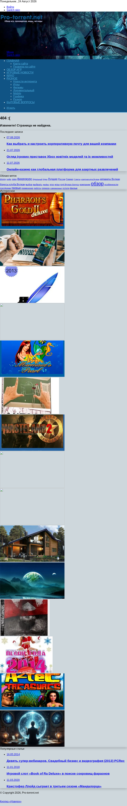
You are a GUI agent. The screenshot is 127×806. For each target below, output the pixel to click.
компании (85, 184)
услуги (66, 188)
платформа (5, 188)
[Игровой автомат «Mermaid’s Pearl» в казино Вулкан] (32, 376)
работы (37, 188)
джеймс (46, 185)
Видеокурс (24, 179)
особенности (111, 184)
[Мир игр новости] (22, 46)
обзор (97, 183)
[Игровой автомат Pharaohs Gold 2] (32, 228)
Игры (16, 84)
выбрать (37, 184)
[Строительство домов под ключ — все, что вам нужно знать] (32, 560)
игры (57, 184)
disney (3, 179)
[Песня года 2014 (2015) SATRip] (26, 671)
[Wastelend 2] (32, 449)
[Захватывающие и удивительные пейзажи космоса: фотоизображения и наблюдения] (32, 597)
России (61, 179)
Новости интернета (25, 81)
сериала (46, 188)
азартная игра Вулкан (90, 179)
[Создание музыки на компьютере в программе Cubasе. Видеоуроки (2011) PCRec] (32, 339)
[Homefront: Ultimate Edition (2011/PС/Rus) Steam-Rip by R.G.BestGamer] (24, 634)
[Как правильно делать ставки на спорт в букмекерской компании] (32, 265)
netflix (9, 179)
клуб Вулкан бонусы (69, 184)
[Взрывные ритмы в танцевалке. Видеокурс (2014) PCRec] (32, 486)
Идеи (45, 179)
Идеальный (37, 179)
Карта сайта (20, 63)
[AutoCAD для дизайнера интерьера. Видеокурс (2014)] (29, 413)
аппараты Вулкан (110, 179)
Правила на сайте (24, 66)
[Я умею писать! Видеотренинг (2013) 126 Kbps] (32, 302)
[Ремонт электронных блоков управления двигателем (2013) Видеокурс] (32, 745)
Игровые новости (20, 72)
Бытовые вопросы (21, 102)
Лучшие (53, 179)
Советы (77, 179)
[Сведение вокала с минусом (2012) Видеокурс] (32, 523)
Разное (12, 78)
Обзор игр (14, 69)
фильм (73, 188)
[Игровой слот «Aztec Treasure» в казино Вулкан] (32, 708)
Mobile (17, 93)
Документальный (23, 90)
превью (16, 187)
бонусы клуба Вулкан (12, 184)
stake (14, 179)
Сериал (69, 179)
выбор (29, 184)
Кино (10, 75)
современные (56, 188)
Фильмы (18, 87)
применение (27, 188)
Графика (18, 96)
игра (52, 184)
